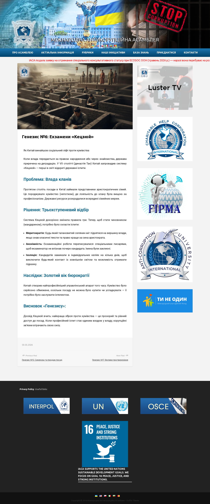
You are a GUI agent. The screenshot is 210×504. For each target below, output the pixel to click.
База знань (141, 52)
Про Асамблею (22, 52)
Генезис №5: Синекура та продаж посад (42, 360)
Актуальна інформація (57, 52)
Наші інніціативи (113, 52)
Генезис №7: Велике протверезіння (110, 360)
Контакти (191, 52)
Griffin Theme (133, 500)
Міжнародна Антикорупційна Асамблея (105, 39)
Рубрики (87, 52)
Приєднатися (166, 52)
